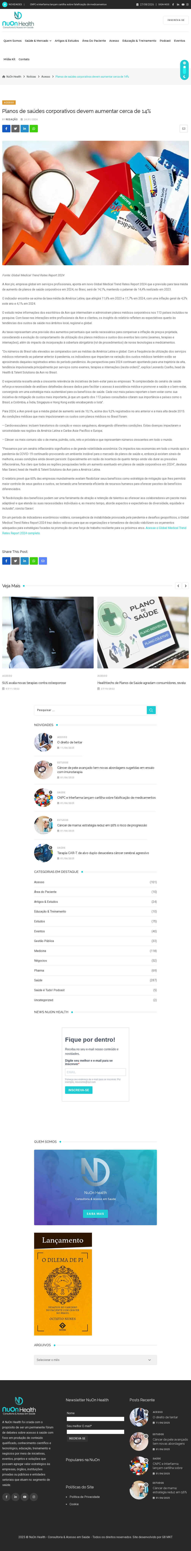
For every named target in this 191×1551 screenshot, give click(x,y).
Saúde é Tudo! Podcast (49, 990)
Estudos (63, 762)
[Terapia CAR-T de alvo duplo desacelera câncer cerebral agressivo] (43, 853)
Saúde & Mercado (36, 40)
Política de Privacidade (85, 1497)
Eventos (179, 40)
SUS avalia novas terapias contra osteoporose (34, 683)
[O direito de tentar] (43, 742)
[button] (178, 585)
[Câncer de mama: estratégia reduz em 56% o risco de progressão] (43, 825)
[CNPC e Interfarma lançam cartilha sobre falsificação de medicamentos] (43, 797)
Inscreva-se (175, 20)
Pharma (39, 970)
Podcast (165, 40)
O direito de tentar (69, 742)
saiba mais (95, 1213)
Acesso (114, 40)
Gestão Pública (44, 941)
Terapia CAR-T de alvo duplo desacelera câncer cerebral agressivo (103, 853)
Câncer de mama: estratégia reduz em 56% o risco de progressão (65, 4)
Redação (12, 119)
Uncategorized (43, 1000)
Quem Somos (13, 40)
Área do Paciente (94, 40)
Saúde (61, 792)
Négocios (40, 960)
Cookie (74, 1504)
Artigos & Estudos (67, 40)
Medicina (40, 951)
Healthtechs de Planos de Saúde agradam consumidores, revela (141, 683)
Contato (24, 59)
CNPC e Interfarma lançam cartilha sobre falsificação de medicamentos (106, 797)
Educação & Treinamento (139, 40)
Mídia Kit (9, 59)
